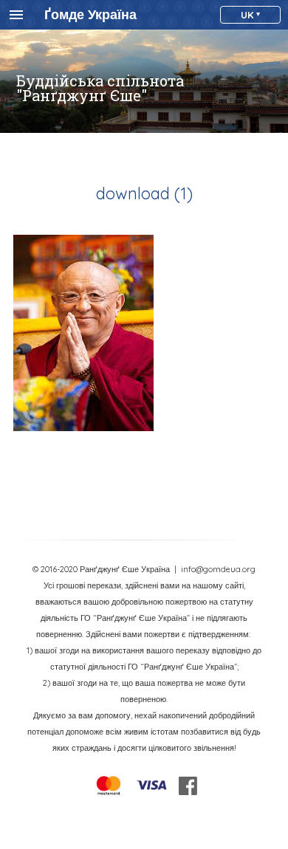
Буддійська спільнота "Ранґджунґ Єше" (100, 88)
